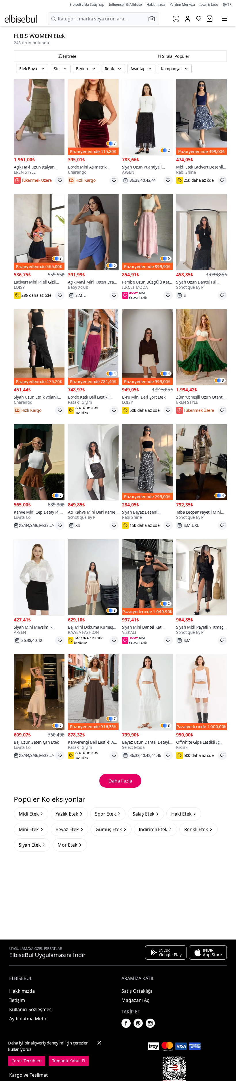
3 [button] (61, 258)
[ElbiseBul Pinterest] (138, 1023)
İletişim (17, 1000)
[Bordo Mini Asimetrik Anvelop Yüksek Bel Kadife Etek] (93, 117)
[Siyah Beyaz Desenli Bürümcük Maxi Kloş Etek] (147, 462)
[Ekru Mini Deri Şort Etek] (147, 347)
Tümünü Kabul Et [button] (68, 1060)
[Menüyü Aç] (224, 19)
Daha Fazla (120, 781)
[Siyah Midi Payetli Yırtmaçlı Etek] (201, 577)
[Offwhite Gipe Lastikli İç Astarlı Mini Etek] (201, 692)
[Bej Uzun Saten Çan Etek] (39, 692)
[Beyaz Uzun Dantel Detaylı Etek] (147, 692)
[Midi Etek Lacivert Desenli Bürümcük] (201, 117)
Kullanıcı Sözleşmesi (31, 1009)
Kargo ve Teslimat (28, 1075)
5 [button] (61, 495)
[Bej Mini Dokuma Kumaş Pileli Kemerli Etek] (93, 577)
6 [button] (115, 265)
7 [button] (115, 143)
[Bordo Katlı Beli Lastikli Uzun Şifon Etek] (93, 347)
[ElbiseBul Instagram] (150, 1023)
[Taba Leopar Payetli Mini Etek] (201, 462)
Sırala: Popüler (175, 56)
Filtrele (69, 56)
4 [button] (115, 373)
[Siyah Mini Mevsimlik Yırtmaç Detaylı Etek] (39, 577)
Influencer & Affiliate (125, 4)
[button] (153, 18)
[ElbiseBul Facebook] (126, 1023)
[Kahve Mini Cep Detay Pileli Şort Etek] (39, 462)
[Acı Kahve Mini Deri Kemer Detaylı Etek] (93, 462)
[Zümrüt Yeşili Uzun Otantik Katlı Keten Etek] (201, 347)
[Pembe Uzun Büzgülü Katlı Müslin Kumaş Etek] (147, 232)
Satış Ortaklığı (136, 991)
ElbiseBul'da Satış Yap (87, 4)
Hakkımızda (155, 4)
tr (229, 4)
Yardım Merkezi (182, 4)
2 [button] (169, 150)
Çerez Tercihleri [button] (27, 1060)
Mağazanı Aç (135, 1000)
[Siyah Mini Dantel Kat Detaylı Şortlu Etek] (147, 577)
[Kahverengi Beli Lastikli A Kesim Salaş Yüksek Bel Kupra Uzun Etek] (93, 692)
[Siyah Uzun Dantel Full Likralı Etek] (201, 232)
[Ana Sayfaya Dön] (21, 19)
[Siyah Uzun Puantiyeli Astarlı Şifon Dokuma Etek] (147, 117)
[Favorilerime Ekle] (59, 180)
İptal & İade (208, 4)
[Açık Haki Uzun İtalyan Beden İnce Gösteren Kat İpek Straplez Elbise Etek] (39, 117)
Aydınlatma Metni (28, 1018)
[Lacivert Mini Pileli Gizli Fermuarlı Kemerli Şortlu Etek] (39, 232)
